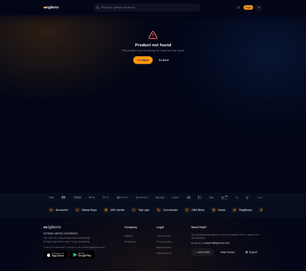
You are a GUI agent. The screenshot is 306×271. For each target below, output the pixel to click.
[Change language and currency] (238, 7)
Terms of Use (164, 235)
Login (248, 7)
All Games (130, 241)
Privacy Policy (164, 241)
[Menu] (259, 7)
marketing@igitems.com (93, 247)
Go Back (164, 60)
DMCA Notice (164, 253)
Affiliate (128, 235)
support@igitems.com (216, 242)
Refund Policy (164, 247)
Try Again (143, 60)
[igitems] (51, 7)
